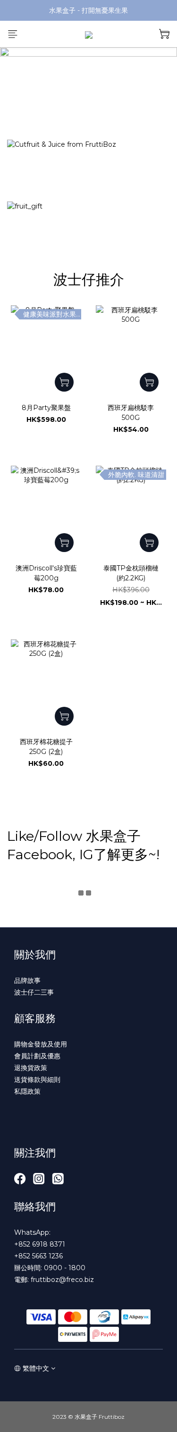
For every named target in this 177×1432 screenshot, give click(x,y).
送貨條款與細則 (37, 1079)
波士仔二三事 (34, 992)
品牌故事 (27, 980)
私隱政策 (27, 1091)
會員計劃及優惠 (37, 1056)
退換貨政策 (30, 1068)
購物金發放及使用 (40, 1044)
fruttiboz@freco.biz (62, 1279)
